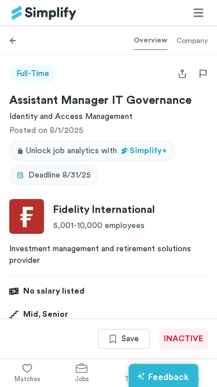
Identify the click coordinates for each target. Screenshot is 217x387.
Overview (150, 40)
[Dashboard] (44, 13)
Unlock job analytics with (96, 151)
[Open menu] (198, 12)
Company (192, 40)
